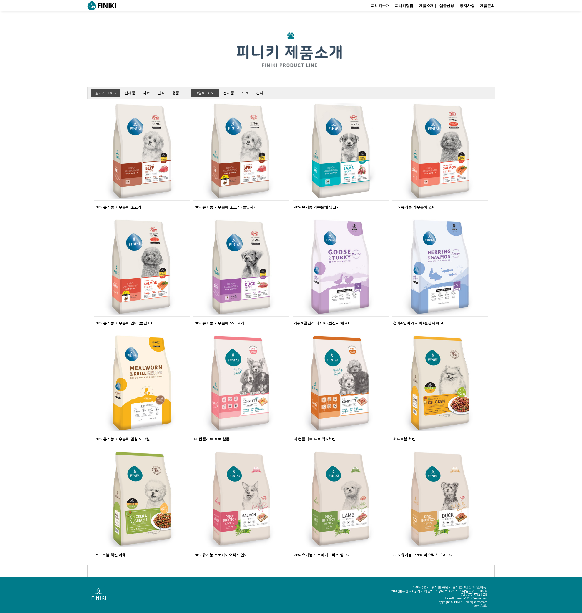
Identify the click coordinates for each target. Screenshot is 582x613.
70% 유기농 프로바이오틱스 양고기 (322, 555)
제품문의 (487, 6)
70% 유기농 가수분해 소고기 (118, 207)
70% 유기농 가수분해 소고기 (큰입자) (224, 207)
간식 (161, 93)
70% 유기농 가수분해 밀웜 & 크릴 (122, 439)
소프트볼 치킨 (404, 439)
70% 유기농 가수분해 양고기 (317, 207)
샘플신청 (446, 6)
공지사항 (467, 6)
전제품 (130, 93)
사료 (146, 93)
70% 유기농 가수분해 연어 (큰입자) (123, 323)
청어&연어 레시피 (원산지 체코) (418, 323)
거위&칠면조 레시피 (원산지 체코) (321, 323)
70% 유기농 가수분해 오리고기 (219, 323)
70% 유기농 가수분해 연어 (414, 207)
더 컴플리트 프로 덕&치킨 (315, 439)
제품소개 (426, 6)
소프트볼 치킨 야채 (110, 555)
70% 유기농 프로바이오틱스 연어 (221, 555)
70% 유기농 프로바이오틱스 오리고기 (423, 555)
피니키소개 (380, 6)
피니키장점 (404, 6)
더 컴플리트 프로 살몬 (212, 439)
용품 (175, 93)
